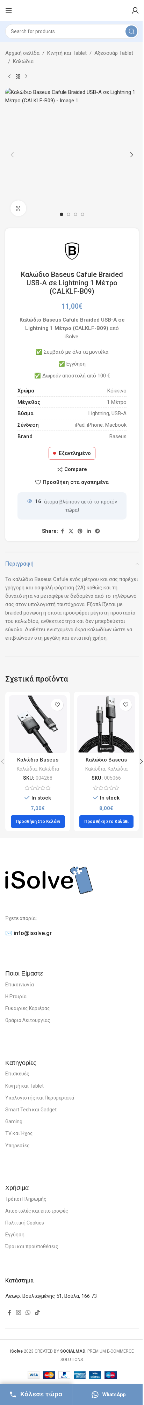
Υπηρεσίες (17, 1145)
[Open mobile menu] (9, 10)
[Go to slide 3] (75, 214)
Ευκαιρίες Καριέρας (27, 1008)
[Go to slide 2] (68, 214)
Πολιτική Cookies (24, 1223)
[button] (12, 155)
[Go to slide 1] (61, 214)
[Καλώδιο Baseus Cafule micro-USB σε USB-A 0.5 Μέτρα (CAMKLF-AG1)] (38, 724)
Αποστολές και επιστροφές (36, 1211)
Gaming (13, 1121)
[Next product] (26, 77)
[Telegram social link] (97, 531)
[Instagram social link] (18, 1312)
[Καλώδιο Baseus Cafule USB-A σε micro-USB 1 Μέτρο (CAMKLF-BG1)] (106, 724)
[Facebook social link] (62, 531)
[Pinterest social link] (80, 531)
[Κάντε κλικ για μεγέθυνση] (18, 208)
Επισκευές (17, 1073)
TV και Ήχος (19, 1133)
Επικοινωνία (19, 984)
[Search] (131, 31)
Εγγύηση (14, 1234)
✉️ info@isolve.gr (28, 933)
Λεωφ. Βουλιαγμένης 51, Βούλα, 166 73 (51, 1296)
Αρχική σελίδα (22, 53)
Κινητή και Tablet (67, 53)
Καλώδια (23, 61)
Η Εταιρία (16, 996)
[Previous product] (9, 77)
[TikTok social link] (37, 1312)
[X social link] (70, 531)
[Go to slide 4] (82, 214)
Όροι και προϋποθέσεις (31, 1246)
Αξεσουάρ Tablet (113, 53)
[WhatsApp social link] (28, 1312)
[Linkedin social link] (89, 531)
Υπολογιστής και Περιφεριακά (39, 1098)
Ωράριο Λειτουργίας (27, 1020)
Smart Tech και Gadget (31, 1109)
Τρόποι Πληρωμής (25, 1199)
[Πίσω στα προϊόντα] (18, 77)
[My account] (135, 10)
